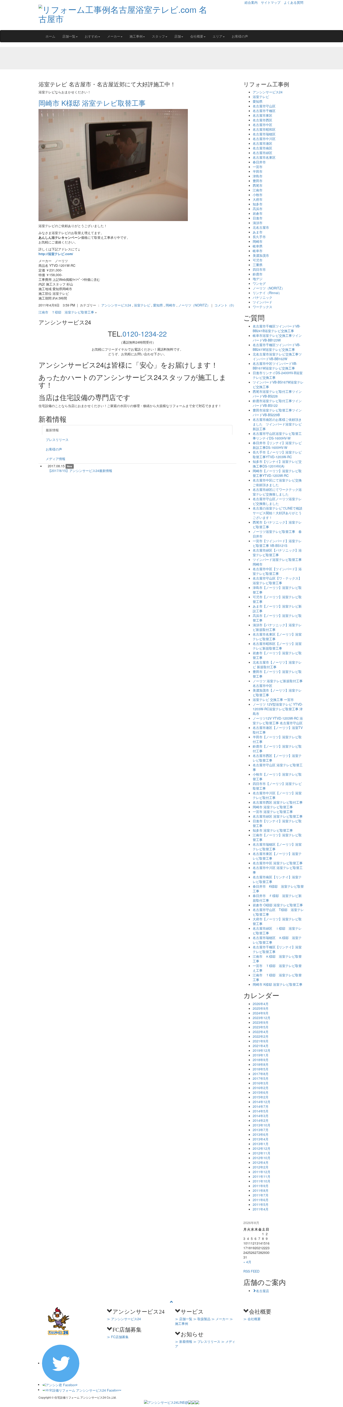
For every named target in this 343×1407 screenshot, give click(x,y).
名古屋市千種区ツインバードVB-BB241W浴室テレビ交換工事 (277, 347)
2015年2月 (261, 1097)
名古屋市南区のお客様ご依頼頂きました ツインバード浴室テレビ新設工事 (277, 424)
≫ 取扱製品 (201, 1318)
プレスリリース (57, 439)
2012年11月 (261, 1153)
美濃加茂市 (261, 255)
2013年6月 (261, 1134)
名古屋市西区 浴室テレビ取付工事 (278, 802)
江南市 (257, 190)
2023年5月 (261, 1027)
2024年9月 (261, 1013)
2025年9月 (261, 1008)
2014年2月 (261, 1120)
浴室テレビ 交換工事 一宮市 (273, 699)
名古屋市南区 (262, 148)
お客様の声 (240, 36)
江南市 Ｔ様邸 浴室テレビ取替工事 (66, 312)
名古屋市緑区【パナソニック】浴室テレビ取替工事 (277, 552)
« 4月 (247, 1261)
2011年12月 (261, 1171)
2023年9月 (261, 1022)
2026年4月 (261, 1003)
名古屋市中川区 (264, 138)
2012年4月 (261, 1162)
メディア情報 (55, 458)
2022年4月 (261, 1031)
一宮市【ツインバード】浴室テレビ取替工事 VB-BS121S (277, 543)
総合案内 (251, 2)
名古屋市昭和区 (264, 129)
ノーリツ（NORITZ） (194, 305)
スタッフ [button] (158, 36)
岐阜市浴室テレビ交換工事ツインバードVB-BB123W (277, 337)
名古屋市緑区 (262, 152)
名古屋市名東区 (264, 157)
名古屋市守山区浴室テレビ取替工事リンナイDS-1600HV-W (277, 435)
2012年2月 (261, 1167)
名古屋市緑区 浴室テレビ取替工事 (278, 816)
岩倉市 (257, 213)
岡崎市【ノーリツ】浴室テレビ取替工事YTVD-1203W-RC (277, 473)
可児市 (257, 260)
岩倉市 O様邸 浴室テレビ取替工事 (279, 905)
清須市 (257, 222)
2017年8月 (261, 1073)
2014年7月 (261, 1106)
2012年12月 (261, 1148)
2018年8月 (261, 1064)
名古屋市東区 (262, 115)
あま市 (257, 232)
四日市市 (259, 269)
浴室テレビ (142, 305)
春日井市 (259, 162)
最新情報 (52, 430)
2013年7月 (261, 1129)
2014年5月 (261, 1111)
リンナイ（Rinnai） (267, 292)
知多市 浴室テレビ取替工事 (273, 830)
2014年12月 (261, 1101)
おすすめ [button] (91, 36)
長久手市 (259, 236)
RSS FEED (251, 1271)
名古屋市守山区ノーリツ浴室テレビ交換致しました (277, 501)
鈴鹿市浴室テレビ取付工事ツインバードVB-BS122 (277, 403)
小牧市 (257, 194)
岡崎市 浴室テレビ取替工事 (273, 807)
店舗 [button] (177, 36)
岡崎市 (170, 305)
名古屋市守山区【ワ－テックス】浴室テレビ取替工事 (277, 580)
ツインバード (262, 302)
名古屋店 (262, 1290)
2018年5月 (261, 1069)
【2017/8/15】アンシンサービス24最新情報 (80, 470)
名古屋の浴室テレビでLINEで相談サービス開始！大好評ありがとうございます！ (277, 513)
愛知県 (158, 305)
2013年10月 (261, 1125)
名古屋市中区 (262, 124)
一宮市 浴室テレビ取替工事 (273, 811)
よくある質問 (293, 2)
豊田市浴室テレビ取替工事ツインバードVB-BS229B (277, 412)
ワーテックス (262, 306)
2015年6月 (261, 1092)
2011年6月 (261, 1199)
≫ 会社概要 (252, 1318)
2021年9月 (261, 1041)
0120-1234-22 (144, 334)
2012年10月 (261, 1157)
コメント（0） (225, 305)
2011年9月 (261, 1185)
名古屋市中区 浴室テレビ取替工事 (278, 863)
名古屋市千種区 (264, 110)
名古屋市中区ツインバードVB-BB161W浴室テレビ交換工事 (275, 365)
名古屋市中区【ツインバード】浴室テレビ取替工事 (277, 571)
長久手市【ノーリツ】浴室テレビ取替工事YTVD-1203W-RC (277, 454)
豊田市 (257, 180)
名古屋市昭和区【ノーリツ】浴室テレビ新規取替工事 (277, 646)
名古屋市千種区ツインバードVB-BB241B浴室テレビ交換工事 (277, 328)
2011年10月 (261, 1181)
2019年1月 (261, 1055)
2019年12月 (261, 1050)
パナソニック (262, 297)
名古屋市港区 (262, 143)
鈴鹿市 (257, 274)
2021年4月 (261, 1045)
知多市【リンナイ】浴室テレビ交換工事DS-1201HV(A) (277, 463)
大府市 (257, 199)
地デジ (257, 278)
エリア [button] (217, 36)
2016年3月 (261, 1083)
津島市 (257, 176)
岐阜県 (257, 246)
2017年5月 (261, 1078)
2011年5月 (261, 1204)
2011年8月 (261, 1190)
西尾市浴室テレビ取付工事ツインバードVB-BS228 (277, 393)
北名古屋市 (261, 227)
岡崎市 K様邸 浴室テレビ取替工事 (92, 103)
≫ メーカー (220, 1318)
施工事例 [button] (136, 36)
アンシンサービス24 (116, 305)
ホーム (50, 36)
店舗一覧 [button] (68, 36)
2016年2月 (261, 1087)
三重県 (257, 264)
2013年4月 (261, 1139)
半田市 (257, 171)
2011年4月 (261, 1209)
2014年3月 (261, 1115)
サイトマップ (270, 2)
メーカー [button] (113, 36)
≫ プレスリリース (206, 1341)
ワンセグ (259, 283)
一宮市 (257, 166)
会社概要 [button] (196, 36)
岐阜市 (257, 250)
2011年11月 (261, 1176)
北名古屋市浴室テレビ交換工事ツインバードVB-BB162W (277, 356)
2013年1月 (261, 1143)
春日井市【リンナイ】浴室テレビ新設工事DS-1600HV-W (277, 445)
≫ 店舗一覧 (183, 1318)
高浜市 (257, 208)
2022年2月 (261, 1036)
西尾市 (257, 185)
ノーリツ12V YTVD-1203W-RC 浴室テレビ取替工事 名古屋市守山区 (278, 720)
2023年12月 (261, 1017)
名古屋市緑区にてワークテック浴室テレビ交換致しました (277, 491)
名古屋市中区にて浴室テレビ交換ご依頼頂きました (277, 482)
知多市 (257, 204)
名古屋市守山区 (264, 106)
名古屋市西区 (262, 120)
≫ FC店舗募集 (118, 1336)
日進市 (257, 218)
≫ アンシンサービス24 (124, 1318)
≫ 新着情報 (183, 1341)
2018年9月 (261, 1059)
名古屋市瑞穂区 (264, 134)
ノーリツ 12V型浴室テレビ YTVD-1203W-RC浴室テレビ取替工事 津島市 (278, 709)
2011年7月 (261, 1195)
